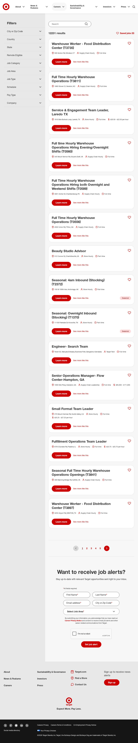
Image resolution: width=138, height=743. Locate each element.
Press (123, 7)
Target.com (80, 671)
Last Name (101, 594)
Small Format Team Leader (72, 409)
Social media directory (12, 730)
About (18, 7)
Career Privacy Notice (73, 621)
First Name (72, 594)
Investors (107, 7)
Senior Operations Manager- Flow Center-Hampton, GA (78, 378)
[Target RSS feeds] (27, 725)
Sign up (111, 682)
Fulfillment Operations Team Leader (79, 441)
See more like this (80, 62)
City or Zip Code (104, 602)
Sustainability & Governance (77, 6)
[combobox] (69, 24)
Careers (57, 7)
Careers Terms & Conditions (61, 725)
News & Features (34, 6)
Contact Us (81, 684)
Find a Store (81, 678)
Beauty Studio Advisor (69, 251)
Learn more (61, 61)
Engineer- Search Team (70, 346)
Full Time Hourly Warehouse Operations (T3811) (73, 79)
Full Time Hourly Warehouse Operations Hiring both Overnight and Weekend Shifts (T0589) (81, 184)
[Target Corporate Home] (6, 6)
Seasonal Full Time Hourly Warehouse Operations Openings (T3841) (81, 472)
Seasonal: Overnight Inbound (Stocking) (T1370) (74, 315)
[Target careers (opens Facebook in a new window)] (10, 725)
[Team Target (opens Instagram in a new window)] (16, 725)
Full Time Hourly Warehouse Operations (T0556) (73, 220)
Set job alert (91, 644)
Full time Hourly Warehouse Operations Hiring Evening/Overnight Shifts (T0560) (80, 147)
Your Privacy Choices (48, 731)
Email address (73, 602)
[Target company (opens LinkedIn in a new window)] (21, 725)
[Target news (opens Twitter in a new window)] (5, 725)
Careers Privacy (43, 725)
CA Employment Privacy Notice (84, 725)
